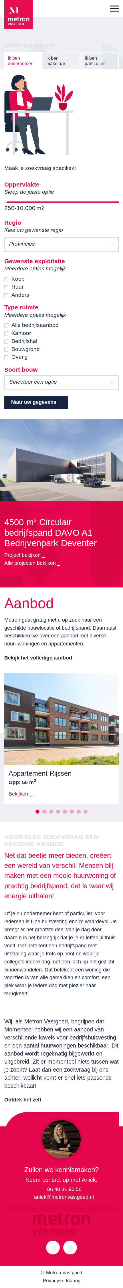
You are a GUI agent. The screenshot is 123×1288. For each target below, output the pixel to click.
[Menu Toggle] (114, 8)
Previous (5, 581)
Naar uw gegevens (33, 402)
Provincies (22, 244)
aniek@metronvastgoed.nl (64, 1197)
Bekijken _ (20, 794)
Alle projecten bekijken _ (32, 563)
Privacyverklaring (61, 1280)
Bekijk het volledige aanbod (38, 658)
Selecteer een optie (33, 382)
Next (17, 581)
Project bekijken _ (24, 555)
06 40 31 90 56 (64, 1189)
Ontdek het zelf (22, 1100)
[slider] (7, 202)
